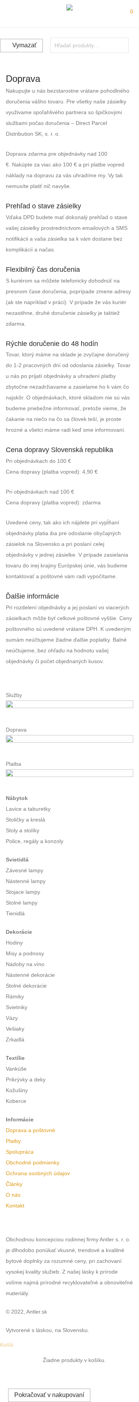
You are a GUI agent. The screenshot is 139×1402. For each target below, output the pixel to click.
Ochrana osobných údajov (38, 1173)
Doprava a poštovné (30, 1130)
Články (14, 1184)
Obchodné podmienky (32, 1162)
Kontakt (15, 1205)
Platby (13, 1141)
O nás (13, 1195)
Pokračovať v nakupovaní (49, 1395)
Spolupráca (20, 1152)
